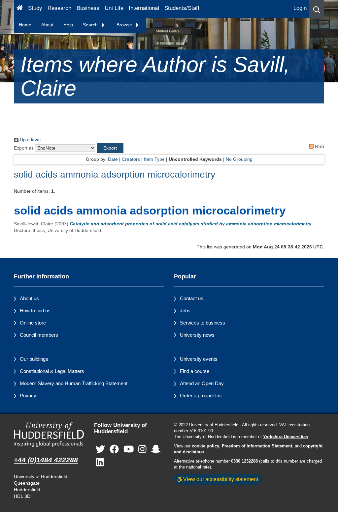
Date (113, 159)
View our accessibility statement (220, 479)
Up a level (29, 139)
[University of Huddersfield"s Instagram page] (142, 449)
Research (59, 8)
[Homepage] (19, 9)
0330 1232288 (244, 461)
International (144, 8)
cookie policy (205, 446)
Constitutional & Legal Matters (52, 371)
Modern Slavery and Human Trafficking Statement (73, 383)
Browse (125, 24)
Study (35, 8)
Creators (131, 159)
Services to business (202, 323)
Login (300, 8)
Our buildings (34, 359)
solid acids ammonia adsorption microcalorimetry (114, 174)
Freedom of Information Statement (257, 446)
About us (29, 298)
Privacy (28, 395)
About (47, 24)
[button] (316, 9)
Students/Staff (181, 8)
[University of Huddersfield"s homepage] (49, 434)
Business (88, 8)
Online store (33, 323)
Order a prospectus (201, 395)
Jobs (185, 310)
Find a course (194, 371)
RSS (319, 146)
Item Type (154, 159)
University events (199, 359)
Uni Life (114, 8)
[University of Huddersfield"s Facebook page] (114, 449)
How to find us (35, 310)
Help (68, 24)
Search (91, 24)
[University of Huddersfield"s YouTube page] (128, 449)
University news (197, 335)
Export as (24, 148)
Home (25, 24)
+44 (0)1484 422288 (46, 460)
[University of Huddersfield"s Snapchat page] (155, 449)
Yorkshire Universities (285, 437)
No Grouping (239, 159)
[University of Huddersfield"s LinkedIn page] (100, 462)
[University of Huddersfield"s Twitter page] (100, 449)
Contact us (191, 298)
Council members (39, 335)
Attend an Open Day (202, 383)
